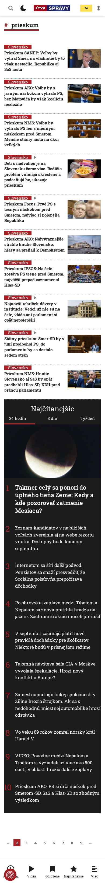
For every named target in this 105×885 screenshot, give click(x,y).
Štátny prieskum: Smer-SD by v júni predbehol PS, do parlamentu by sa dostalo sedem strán (34, 347)
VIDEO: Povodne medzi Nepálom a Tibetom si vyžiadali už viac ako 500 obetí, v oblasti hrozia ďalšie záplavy (54, 762)
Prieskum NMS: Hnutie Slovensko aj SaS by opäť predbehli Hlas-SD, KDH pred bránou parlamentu (32, 382)
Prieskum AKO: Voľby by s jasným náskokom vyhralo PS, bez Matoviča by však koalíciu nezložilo (33, 96)
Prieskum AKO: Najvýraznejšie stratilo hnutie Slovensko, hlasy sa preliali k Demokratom (34, 244)
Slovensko (18, 47)
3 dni (52, 418)
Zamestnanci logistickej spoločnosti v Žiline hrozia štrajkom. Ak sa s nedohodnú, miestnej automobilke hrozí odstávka (57, 704)
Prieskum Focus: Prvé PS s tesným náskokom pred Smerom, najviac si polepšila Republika (32, 212)
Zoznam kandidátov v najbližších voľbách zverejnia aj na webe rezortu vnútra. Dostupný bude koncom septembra (54, 538)
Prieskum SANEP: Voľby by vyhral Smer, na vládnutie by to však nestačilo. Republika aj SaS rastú (34, 61)
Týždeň (87, 418)
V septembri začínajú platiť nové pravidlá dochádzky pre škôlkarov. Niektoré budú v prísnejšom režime (52, 640)
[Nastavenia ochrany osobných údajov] (10, 875)
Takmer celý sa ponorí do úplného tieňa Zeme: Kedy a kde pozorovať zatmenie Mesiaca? (54, 498)
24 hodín (17, 418)
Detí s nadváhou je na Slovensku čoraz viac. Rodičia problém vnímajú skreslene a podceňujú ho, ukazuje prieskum (33, 174)
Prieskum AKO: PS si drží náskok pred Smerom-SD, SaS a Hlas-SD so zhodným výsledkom (57, 793)
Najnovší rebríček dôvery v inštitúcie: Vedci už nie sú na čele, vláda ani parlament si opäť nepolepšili (32, 312)
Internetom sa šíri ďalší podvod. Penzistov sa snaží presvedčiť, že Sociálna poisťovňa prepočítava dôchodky (50, 575)
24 (86, 8)
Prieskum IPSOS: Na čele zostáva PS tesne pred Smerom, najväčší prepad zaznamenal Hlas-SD (34, 277)
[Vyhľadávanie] (10, 8)
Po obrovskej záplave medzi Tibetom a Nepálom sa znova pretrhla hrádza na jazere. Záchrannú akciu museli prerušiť (57, 609)
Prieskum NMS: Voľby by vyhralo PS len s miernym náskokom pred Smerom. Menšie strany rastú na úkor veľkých (31, 133)
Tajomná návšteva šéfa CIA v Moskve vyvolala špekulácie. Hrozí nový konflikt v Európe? (55, 671)
